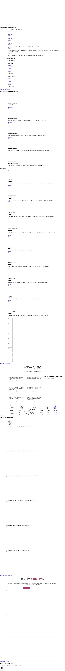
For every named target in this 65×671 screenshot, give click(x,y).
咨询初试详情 (10, 47)
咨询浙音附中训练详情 (3, 575)
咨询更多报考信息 (3, 89)
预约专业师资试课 (3, 363)
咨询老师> (9, 65)
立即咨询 (9, 185)
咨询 (1, 415)
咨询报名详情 (10, 43)
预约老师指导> (10, 107)
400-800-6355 (8, 89)
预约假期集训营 (2, 661)
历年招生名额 (10, 34)
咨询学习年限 (10, 38)
